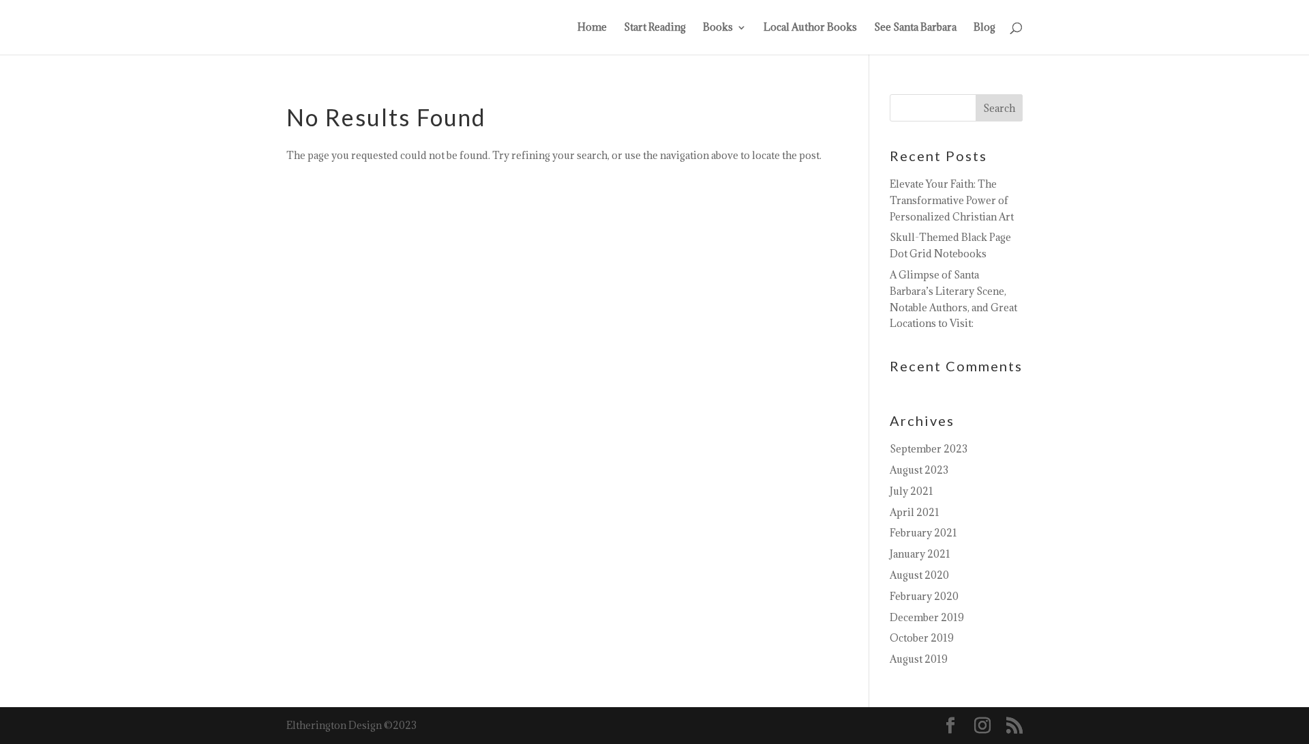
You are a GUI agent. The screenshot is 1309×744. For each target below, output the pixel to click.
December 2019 (927, 617)
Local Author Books (810, 28)
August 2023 (919, 469)
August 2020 (919, 575)
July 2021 (911, 491)
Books (718, 28)
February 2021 (923, 532)
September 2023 (928, 448)
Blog (984, 28)
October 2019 (922, 637)
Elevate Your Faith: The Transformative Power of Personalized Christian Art (952, 200)
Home (592, 28)
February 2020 (924, 596)
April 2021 (914, 512)
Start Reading (655, 28)
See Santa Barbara (915, 28)
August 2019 (919, 659)
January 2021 (920, 553)
